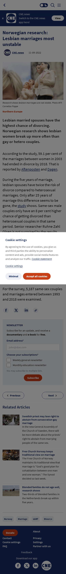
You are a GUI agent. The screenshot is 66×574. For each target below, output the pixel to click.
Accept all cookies (36, 276)
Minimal (13, 276)
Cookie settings (14, 266)
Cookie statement (42, 259)
